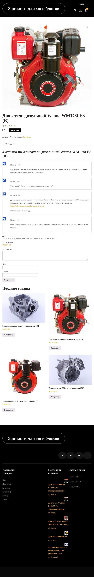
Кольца (5, 496)
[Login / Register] (80, 10)
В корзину (15, 130)
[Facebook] (62, 455)
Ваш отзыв (7, 250)
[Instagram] (87, 455)
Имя (4, 264)
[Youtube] (79, 455)
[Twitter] (71, 455)
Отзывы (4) (10, 144)
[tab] (10, 144)
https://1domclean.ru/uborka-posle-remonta (27, 206)
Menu (81, 4)
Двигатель (27, 137)
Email (5, 272)
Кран (4, 500)
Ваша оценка (7, 243)
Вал (4, 480)
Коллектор (6, 492)
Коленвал (6, 488)
